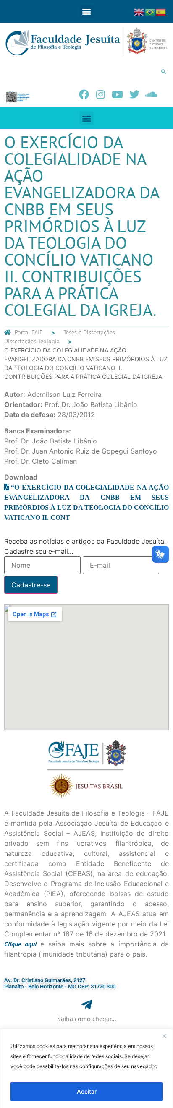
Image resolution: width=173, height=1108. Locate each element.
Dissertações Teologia (32, 341)
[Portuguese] (150, 11)
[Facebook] (84, 94)
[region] (86, 1068)
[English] (139, 11)
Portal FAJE (29, 332)
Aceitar (87, 1091)
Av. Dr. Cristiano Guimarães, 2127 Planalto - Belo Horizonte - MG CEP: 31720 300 (59, 983)
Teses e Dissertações (89, 332)
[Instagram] (100, 94)
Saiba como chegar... (86, 1018)
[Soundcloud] (151, 94)
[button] (87, 11)
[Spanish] (161, 11)
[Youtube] (117, 94)
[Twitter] (134, 94)
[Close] (164, 1036)
